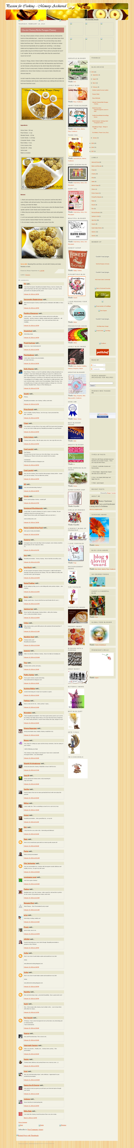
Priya (74, 101)
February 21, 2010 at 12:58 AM (32, 1079)
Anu (25, 555)
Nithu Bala (28, 1111)
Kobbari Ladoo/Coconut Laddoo (100, 90)
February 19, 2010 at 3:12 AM (31, 707)
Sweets (93, 235)
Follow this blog (102, 416)
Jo (74, 464)
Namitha (27, 992)
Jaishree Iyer (28, 609)
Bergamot (75, 368)
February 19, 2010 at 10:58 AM (32, 872)
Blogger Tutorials (111, 493)
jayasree (27, 651)
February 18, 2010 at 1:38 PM (31, 294)
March (94, 83)
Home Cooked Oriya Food (33, 528)
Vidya (74, 395)
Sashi (26, 1004)
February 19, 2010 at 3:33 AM (31, 723)
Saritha (26, 789)
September (96, 75)
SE (25, 484)
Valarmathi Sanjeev (31, 1045)
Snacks (93, 224)
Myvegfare (28, 713)
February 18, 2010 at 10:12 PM (32, 562)
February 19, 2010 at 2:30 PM (31, 998)
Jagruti (96, 677)
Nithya (26, 803)
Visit (102, 264)
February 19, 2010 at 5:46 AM (31, 784)
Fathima (27, 701)
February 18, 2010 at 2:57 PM (31, 388)
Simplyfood (28, 331)
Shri (25, 827)
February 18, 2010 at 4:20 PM (31, 479)
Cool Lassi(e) (29, 449)
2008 (92, 147)
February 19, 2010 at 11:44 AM (31, 921)
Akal (96, 569)
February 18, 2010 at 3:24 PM (31, 418)
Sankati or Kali (95, 216)
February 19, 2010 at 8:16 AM (31, 834)
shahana (27, 1099)
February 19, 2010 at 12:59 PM (32, 933)
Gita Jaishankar (29, 863)
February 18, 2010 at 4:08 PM (31, 465)
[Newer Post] (21, 20)
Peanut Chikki (95, 94)
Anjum (26, 815)
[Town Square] (102, 310)
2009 (92, 143)
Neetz (26, 597)
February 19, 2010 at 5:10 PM (31, 1012)
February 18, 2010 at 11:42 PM (31, 603)
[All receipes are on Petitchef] (102, 355)
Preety (26, 927)
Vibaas (75, 419)
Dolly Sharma (29, 369)
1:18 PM (41, 270)
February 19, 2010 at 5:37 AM (31, 770)
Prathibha (84, 366)
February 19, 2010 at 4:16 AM (31, 735)
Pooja (74, 562)
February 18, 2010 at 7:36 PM (31, 522)
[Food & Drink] (99, 330)
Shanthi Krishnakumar (32, 763)
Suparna (27, 540)
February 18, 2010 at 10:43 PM (32, 577)
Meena (26, 740)
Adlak (74, 441)
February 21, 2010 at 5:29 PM (31, 1105)
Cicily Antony (29, 437)
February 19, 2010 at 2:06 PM (31, 967)
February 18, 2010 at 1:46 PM (31, 337)
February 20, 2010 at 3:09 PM (31, 1066)
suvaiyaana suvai (30, 877)
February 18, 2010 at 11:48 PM (31, 617)
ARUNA (27, 939)
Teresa (79, 419)
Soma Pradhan (29, 583)
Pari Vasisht (28, 1018)
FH (25, 284)
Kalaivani (70, 368)
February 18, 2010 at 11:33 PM (31, 591)
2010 (92, 72)
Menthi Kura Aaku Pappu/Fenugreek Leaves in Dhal (100, 109)
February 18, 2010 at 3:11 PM (31, 404)
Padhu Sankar (29, 675)
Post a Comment (23, 1122)
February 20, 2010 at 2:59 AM (31, 1028)
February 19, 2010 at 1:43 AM (31, 683)
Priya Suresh (28, 409)
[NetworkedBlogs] (103, 414)
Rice (93, 208)
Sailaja (75, 270)
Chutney (27, 274)
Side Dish (94, 220)
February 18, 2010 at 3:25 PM (31, 431)
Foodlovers (80, 101)
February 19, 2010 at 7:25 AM (31, 810)
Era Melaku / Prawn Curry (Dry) (100, 132)
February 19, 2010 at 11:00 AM (31, 884)
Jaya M (26, 775)
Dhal (93, 177)
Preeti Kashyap (29, 343)
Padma (26, 889)
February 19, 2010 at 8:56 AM (31, 846)
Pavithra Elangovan (31, 313)
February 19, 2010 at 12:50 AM (32, 657)
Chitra (26, 623)
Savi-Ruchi (28, 567)
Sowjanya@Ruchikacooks (33, 508)
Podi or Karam (95, 193)
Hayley (26, 1059)
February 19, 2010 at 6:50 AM (31, 798)
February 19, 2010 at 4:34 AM (31, 758)
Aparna (26, 1033)
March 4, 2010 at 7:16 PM (30, 1117)
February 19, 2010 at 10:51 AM (32, 858)
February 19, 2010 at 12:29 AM (32, 645)
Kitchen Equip (95, 185)
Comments (96, 369)
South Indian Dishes (97, 228)
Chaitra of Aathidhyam (100, 645)
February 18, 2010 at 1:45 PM (31, 325)
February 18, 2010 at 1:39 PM (31, 308)
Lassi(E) (73, 398)
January (95, 137)
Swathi (26, 394)
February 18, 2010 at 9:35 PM (31, 534)
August (95, 79)
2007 (92, 151)
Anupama (79, 395)
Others (93, 189)
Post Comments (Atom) (35, 1129)
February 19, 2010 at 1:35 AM (31, 669)
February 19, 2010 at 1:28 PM (31, 947)
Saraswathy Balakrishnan (33, 299)
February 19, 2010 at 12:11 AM (31, 631)
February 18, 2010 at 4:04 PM (31, 443)
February (95, 87)
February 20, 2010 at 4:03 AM (31, 1040)
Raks (26, 839)
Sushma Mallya (29, 688)
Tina (25, 663)
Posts (94, 365)
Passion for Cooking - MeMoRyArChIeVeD (28, 1143)
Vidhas (75, 322)
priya (26, 915)
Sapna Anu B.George (31, 1085)
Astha (26, 953)
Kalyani (81, 368)
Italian (93, 181)
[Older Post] (62, 20)
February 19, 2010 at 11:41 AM (31, 909)
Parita (26, 851)
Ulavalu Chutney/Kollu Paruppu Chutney (39, 30)
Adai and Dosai (95, 162)
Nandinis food (29, 637)
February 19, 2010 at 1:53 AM (31, 695)
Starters (94, 231)
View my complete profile (96, 509)
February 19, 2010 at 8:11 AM (31, 822)
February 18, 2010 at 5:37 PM (31, 503)
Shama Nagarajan (30, 728)
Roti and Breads (96, 212)
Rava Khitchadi (96, 98)
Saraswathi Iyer (77, 158)
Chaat (93, 170)
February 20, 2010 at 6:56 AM (31, 1054)
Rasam (93, 204)
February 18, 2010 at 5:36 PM (31, 491)
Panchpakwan (29, 355)
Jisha (74, 129)
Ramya (75, 486)
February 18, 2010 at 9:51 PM (31, 550)
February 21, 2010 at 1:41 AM (31, 1093)
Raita (93, 200)
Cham (26, 423)
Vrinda (26, 496)
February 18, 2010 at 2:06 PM (31, 363)
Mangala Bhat (29, 903)
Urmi (25, 1071)
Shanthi (75, 297)
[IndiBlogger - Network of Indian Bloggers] (102, 297)
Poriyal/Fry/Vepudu (96, 197)
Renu (74, 366)
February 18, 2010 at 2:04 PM (31, 349)
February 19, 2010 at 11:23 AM (31, 897)
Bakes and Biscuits (96, 166)
